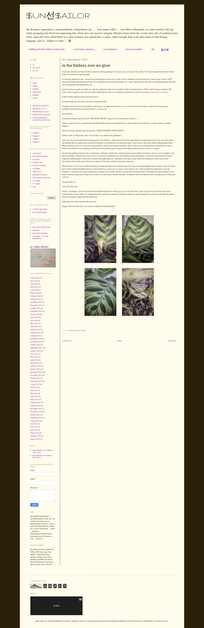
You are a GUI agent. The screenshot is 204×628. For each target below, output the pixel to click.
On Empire (36, 168)
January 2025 (35, 335)
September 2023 (36, 381)
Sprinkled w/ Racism (40, 174)
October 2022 (35, 414)
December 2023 (36, 372)
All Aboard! (37, 153)
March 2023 (34, 399)
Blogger (165, 621)
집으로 (165, 49)
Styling (35, 86)
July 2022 (33, 423)
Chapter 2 (36, 133)
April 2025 (34, 326)
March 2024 (34, 363)
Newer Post (67, 340)
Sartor (35, 83)
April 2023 (34, 396)
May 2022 (34, 430)
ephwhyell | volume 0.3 (41, 105)
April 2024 (34, 360)
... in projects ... (110, 49)
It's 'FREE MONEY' (39, 246)
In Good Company (39, 165)
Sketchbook (37, 92)
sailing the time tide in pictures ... (47, 49)
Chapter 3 (36, 136)
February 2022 (35, 436)
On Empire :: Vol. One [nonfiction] (41, 237)
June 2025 (34, 320)
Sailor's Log (74, 330)
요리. (35, 186)
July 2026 (33, 281)
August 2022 (35, 421)
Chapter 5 (36, 139)
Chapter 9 (36, 142)
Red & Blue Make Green (41, 227)
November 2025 (36, 305)
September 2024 (36, 347)
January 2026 (35, 299)
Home (119, 340)
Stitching (36, 95)
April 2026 (34, 290)
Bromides (36, 159)
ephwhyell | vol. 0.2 (39, 108)
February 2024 (35, 366)
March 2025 (34, 329)
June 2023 (34, 390)
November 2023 (36, 375)
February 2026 (35, 296)
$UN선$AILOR (58, 15)
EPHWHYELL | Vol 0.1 (41, 111)
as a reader (36, 180)
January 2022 (35, 439)
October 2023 (35, 378)
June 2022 (34, 426)
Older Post (172, 340)
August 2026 (35, 277)
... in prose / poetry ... (84, 49)
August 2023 (35, 384)
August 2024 (35, 351)
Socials (35, 98)
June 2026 (34, 284)
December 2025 (36, 302)
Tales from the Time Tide (41, 177)
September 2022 (36, 417)
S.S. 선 (35, 70)
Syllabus (36, 89)
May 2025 (34, 323)
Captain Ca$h (37, 162)
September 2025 (36, 311)
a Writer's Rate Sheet (40, 209)
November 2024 (36, 341)
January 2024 (35, 369)
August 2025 (35, 314)
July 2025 (33, 317)
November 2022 (36, 411)
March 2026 (34, 293)
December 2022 (36, 408)
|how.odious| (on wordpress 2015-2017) (42, 456)
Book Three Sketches (40, 156)
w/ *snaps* (82, 330)
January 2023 (35, 405)
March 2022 (34, 433)
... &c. (152, 49)
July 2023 (33, 387)
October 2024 (35, 344)
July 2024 (33, 354)
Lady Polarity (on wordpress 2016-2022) (43, 451)
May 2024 (34, 357)
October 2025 (35, 308)
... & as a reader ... (134, 49)
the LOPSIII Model (39, 212)
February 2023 (35, 402)
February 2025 (35, 332)
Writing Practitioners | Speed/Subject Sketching (41, 118)
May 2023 (34, 393)
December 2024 (36, 338)
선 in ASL (36, 67)
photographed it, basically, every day (153, 92)
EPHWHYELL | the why (41, 114)
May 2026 (34, 287)
